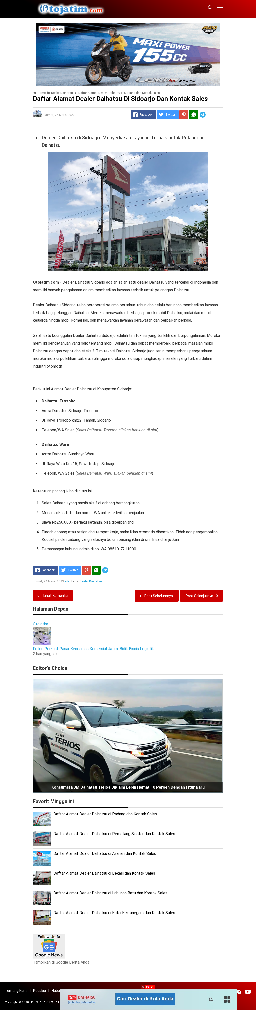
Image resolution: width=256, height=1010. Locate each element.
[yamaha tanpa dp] (128, 54)
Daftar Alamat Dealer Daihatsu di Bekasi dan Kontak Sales (104, 873)
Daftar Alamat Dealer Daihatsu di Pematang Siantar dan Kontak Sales (114, 833)
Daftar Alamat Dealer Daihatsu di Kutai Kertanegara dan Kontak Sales (114, 912)
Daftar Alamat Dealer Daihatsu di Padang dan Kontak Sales (105, 814)
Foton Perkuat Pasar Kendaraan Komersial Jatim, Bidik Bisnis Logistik (93, 648)
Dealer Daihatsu (91, 581)
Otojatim (40, 624)
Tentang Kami (16, 991)
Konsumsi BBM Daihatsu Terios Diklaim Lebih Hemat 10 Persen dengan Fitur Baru (128, 787)
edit (67, 581)
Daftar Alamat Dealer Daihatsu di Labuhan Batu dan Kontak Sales (111, 893)
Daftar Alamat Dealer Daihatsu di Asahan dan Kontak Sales (105, 853)
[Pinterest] (184, 114)
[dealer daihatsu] (148, 999)
